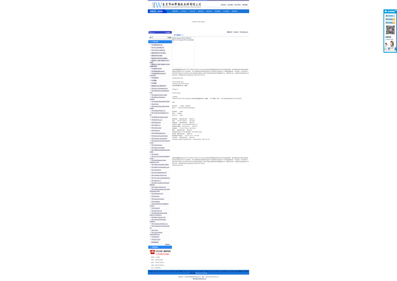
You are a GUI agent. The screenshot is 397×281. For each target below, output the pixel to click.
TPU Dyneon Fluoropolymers (159, 136)
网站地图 (245, 4)
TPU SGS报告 (223, 271)
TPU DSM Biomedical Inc (158, 133)
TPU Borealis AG (156, 122)
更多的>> (167, 244)
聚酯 (194, 273)
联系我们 (235, 11)
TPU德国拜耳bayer (156, 68)
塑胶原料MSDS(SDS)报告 (158, 53)
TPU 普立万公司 (155, 239)
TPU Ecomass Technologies (159, 138)
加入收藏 (230, 4)
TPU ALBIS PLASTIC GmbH (159, 95)
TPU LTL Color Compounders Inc (160, 178)
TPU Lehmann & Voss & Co (159, 175)
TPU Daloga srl (155, 130)
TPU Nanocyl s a (156, 180)
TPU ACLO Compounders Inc (159, 88)
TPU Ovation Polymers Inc (158, 187)
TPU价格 (185, 271)
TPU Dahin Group (156, 128)
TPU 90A (161, 271)
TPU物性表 (207, 271)
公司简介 (184, 11)
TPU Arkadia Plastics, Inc (158, 110)
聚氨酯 (180, 271)
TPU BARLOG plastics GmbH (159, 117)
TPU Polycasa (155, 196)
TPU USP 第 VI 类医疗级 (158, 50)
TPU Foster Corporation (158, 147)
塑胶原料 (175, 11)
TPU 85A (156, 271)
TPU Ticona (154, 230)
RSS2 (239, 4)
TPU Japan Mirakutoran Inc (159, 172)
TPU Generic (155, 154)
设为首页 (223, 4)
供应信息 (209, 11)
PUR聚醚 (154, 80)
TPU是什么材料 (174, 271)
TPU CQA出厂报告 (232, 271)
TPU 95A (166, 271)
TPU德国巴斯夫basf (156, 45)
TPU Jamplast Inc (156, 170)
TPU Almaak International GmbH (160, 101)
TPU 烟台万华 (155, 236)
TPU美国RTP (155, 77)
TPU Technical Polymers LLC (159, 224)
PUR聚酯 (154, 83)
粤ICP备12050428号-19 (199, 278)
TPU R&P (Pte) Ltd (156, 211)
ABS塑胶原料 (155, 242)
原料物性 (218, 11)
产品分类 (192, 11)
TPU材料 (150, 271)
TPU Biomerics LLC (156, 120)
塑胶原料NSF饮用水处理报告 (159, 58)
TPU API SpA (155, 104)
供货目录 (201, 11)
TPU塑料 (200, 271)
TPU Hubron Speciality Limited (160, 164)
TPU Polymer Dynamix (157, 199)
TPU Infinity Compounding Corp (160, 167)
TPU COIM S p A (156, 125)
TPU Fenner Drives (156, 145)
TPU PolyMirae (155, 201)
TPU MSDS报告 (214, 271)
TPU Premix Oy (155, 208)
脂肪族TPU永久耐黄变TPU (158, 85)
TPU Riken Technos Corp (158, 217)
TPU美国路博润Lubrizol (158, 71)
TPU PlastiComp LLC (157, 193)
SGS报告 (226, 11)
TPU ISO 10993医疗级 (157, 47)
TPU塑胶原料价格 (193, 271)
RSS (235, 4)
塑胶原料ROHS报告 (156, 55)
